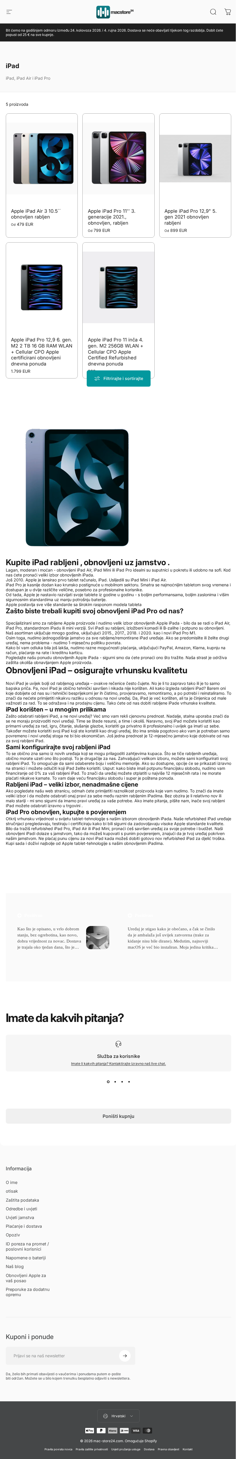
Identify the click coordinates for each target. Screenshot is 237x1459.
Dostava (149, 1449)
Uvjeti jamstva (20, 1217)
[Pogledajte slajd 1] (108, 1081)
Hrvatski (118, 1416)
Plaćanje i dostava (24, 1226)
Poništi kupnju (118, 1116)
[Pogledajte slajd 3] (121, 1081)
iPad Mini (100, 828)
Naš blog (15, 1266)
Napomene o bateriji (26, 1257)
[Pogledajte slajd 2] (115, 1081)
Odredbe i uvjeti (21, 1208)
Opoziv (13, 1235)
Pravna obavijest (168, 1449)
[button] (27, 955)
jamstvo (151, 562)
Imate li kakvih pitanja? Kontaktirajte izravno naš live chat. (118, 1063)
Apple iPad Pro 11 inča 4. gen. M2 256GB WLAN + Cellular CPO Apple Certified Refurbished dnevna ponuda (115, 352)
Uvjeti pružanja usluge (125, 1449)
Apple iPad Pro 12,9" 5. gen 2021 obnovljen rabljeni (190, 217)
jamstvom (62, 833)
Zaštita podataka (22, 1200)
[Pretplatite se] (125, 1356)
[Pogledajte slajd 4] (128, 1081)
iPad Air (79, 828)
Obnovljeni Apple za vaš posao (26, 1278)
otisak (12, 1191)
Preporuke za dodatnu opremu (28, 1292)
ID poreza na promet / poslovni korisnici (27, 1246)
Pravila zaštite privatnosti (92, 1449)
